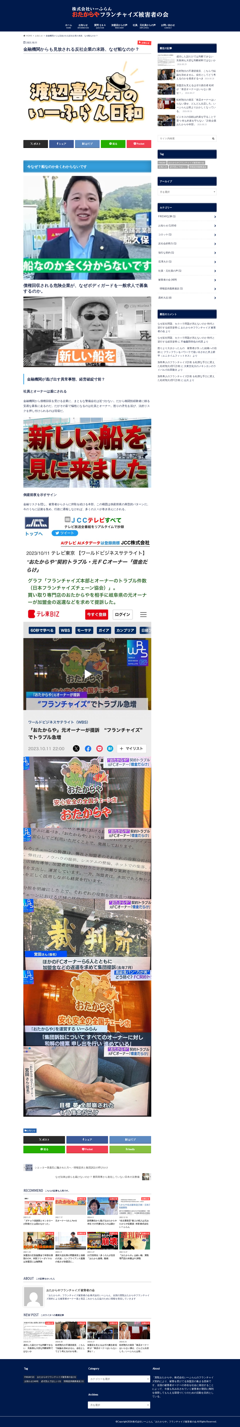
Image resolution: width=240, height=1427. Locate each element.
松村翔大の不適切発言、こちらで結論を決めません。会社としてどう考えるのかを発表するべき (196, 74)
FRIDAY (162, 162)
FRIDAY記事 (167, 216)
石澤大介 (164, 261)
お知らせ (83, 26)
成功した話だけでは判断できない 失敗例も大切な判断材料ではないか (196, 60)
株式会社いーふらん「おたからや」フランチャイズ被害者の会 (164, 1421)
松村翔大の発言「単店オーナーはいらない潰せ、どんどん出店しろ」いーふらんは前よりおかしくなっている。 (196, 105)
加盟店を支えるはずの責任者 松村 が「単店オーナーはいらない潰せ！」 (195, 89)
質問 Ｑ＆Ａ (100, 26)
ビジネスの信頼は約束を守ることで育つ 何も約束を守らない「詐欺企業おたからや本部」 (196, 120)
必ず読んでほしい (178, 167)
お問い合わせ (168, 26)
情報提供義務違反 (198, 167)
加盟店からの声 (119, 26)
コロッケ (164, 234)
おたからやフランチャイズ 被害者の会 (70, 1290)
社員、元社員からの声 (144, 26)
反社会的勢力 (167, 243)
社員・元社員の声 (169, 270)
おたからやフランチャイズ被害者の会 (186, 162)
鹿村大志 (164, 297)
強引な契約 (166, 252)
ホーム (68, 26)
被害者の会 (167, 279)
